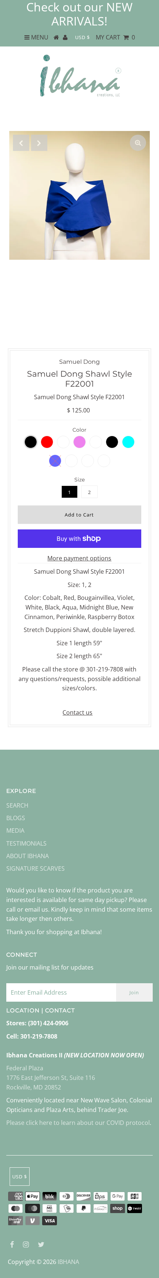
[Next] (39, 143)
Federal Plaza (24, 1068)
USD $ (82, 37)
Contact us (77, 712)
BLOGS (15, 818)
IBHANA (68, 1262)
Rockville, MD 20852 (33, 1087)
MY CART (115, 37)
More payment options (79, 558)
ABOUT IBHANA (27, 856)
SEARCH (17, 805)
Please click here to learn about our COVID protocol (78, 1123)
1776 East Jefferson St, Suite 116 (50, 1078)
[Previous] (21, 143)
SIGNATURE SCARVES (35, 868)
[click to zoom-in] (138, 143)
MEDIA (15, 830)
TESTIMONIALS (26, 843)
